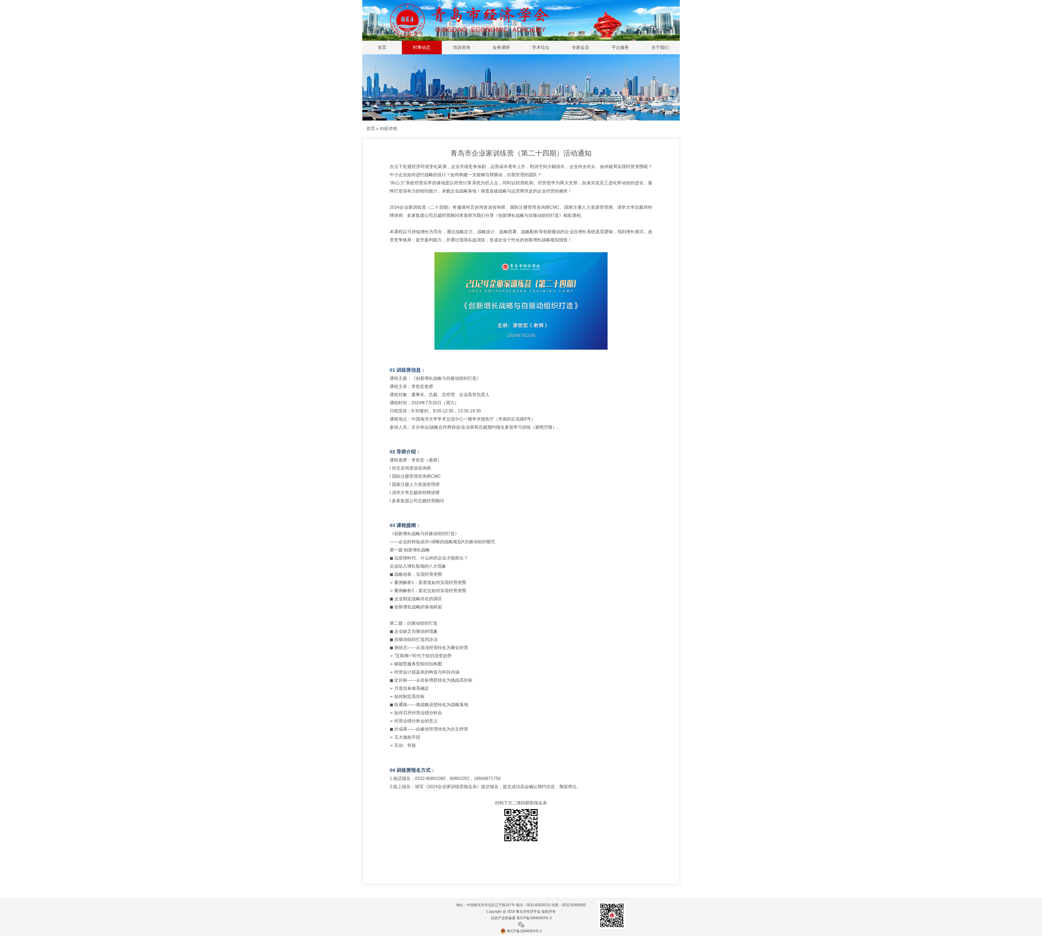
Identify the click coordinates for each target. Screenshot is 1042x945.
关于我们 (660, 47)
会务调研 (501, 47)
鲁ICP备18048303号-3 (524, 931)
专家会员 (580, 47)
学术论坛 (540, 47)
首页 (382, 47)
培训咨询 (461, 47)
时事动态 (421, 47)
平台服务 (620, 47)
